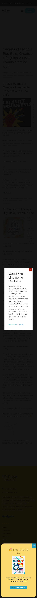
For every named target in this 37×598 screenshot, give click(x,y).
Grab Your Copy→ (18, 587)
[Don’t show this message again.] (30, 269)
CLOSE (34, 546)
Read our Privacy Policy (16, 324)
